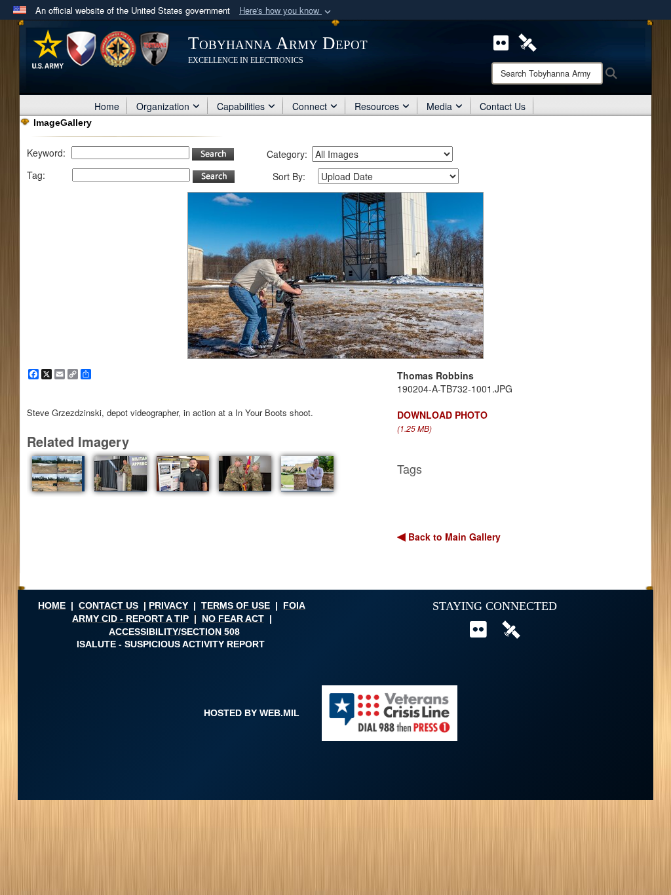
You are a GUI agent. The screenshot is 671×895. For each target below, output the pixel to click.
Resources (377, 106)
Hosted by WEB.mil (251, 713)
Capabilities (241, 106)
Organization (162, 106)
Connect (309, 106)
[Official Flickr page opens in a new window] (500, 41)
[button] (286, 11)
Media (439, 106)
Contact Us (503, 106)
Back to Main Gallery (453, 536)
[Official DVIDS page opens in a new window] (527, 41)
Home (106, 106)
